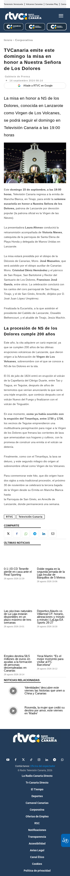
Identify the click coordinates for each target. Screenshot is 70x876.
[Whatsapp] (62, 760)
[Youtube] (8, 760)
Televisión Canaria (31, 516)
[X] (8, 534)
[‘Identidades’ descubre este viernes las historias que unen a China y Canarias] (13, 691)
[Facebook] (17, 534)
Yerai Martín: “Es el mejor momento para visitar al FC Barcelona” (50, 660)
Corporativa (24, 40)
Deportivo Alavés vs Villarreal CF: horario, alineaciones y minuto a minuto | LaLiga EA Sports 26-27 (50, 616)
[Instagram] (39, 760)
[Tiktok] (31, 760)
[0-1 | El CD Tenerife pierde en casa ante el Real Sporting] (18, 557)
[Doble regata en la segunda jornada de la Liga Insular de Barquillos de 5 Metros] (51, 557)
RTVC (9, 516)
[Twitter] (23, 760)
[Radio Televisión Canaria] (23, 15)
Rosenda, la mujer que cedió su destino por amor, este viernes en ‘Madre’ (44, 710)
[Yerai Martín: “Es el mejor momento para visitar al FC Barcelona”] (51, 644)
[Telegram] (34, 534)
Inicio (8, 40)
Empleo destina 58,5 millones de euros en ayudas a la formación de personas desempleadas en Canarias (18, 663)
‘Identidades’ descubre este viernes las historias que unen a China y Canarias (44, 690)
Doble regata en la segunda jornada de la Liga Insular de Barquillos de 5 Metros (51, 573)
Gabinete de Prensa (17, 76)
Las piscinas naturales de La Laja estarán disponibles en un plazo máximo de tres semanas (18, 616)
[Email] (52, 534)
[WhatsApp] (26, 534)
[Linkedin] (43, 534)
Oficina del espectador (42, 766)
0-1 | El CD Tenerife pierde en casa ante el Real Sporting (18, 571)
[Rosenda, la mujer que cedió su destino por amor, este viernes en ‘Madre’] (13, 710)
